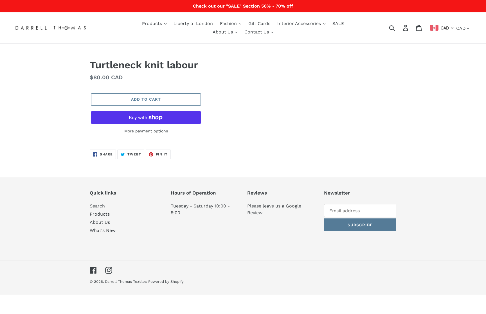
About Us (100, 222)
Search (97, 206)
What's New (103, 230)
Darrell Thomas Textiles (126, 281)
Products (100, 214)
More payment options (146, 131)
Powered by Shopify (166, 281)
